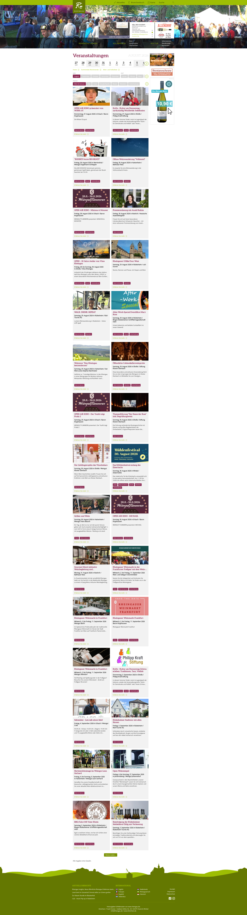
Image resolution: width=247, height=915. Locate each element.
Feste (95, 84)
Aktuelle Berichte (81, 886)
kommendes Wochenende (90, 70)
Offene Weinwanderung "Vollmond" (129, 159)
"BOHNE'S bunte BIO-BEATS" (87, 159)
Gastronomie (133, 43)
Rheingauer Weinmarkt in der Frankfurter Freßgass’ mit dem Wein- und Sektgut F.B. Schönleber (129, 569)
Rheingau (79, 11)
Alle (89, 84)
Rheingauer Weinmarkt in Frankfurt (90, 618)
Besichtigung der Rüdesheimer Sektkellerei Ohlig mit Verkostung (128, 823)
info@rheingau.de (117, 911)
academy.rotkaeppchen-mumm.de (140, 35)
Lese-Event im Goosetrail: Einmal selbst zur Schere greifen (91, 892)
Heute (75, 70)
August (76, 76)
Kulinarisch (119, 43)
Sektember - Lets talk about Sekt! (88, 720)
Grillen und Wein (82, 516)
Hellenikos (122, 896)
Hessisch (143, 894)
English (121, 889)
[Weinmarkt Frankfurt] (129, 555)
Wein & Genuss (79, 84)
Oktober (95, 76)
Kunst (87, 283)
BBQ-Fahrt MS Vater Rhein (86, 822)
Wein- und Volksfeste (110, 70)
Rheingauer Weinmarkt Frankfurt (128, 618)
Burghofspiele (105, 84)
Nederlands (144, 889)
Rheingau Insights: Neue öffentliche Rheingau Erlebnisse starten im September (93, 889)
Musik (115, 84)
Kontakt (172, 889)
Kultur (154, 43)
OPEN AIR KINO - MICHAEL (125, 516)
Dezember (115, 76)
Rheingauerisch (145, 892)
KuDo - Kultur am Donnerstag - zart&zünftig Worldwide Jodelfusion (129, 109)
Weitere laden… (110, 855)
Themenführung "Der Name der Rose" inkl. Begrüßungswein (129, 415)
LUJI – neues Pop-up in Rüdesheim (83, 899)
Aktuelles (121, 2)
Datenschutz (171, 894)
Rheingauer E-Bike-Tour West (126, 261)
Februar (132, 76)
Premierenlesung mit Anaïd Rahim (128, 210)
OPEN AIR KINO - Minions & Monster (91, 210)
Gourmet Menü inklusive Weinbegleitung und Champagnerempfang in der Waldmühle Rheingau (86, 570)
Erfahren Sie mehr (80, 134)
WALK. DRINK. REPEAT (85, 312)
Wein (130, 41)
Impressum (171, 891)
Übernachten (133, 45)
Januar (124, 76)
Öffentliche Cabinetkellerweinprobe (129, 363)
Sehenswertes (166, 41)
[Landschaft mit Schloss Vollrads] (91, 351)
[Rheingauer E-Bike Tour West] (129, 249)
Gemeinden (166, 45)
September (85, 76)
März (140, 76)
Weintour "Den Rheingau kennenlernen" (85, 364)
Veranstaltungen (88, 43)
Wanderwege (166, 43)
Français (121, 892)
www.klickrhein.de (130, 911)
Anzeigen (146, 84)
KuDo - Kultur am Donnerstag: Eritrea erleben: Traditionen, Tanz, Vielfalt (129, 670)
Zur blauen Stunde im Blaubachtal (83, 895)
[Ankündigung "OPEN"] (91, 249)
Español (121, 894)
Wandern (123, 84)
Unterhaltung (133, 84)
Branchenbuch (137, 2)
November (105, 76)
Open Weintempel (121, 771)
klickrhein (102, 909)
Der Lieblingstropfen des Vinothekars (90, 465)
